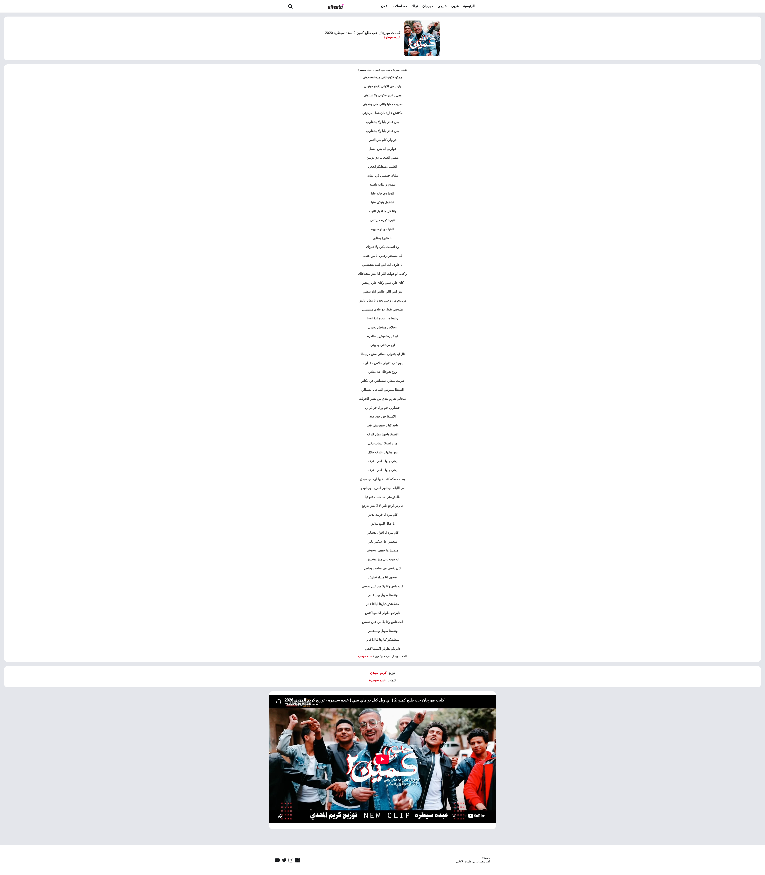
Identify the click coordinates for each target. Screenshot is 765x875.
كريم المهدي (378, 672)
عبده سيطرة (392, 37)
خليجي (442, 6)
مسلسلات (400, 6)
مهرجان (427, 6)
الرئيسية (469, 6)
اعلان (384, 6)
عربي (455, 6)
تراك (414, 6)
